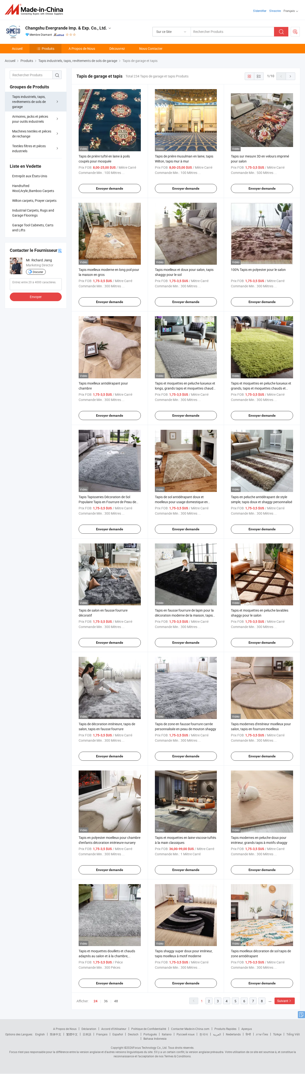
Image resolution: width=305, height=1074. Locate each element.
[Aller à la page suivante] (290, 76)
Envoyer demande (109, 188)
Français (101, 1034)
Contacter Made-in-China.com (190, 1029)
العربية (217, 1034)
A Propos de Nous (82, 48)
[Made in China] (35, 9)
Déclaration (88, 1029)
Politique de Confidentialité (148, 1029)
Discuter (38, 272)
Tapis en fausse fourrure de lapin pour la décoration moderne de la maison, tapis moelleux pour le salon (184, 615)
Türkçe (277, 1034)
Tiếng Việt (293, 1034)
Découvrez (117, 48)
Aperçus (246, 1029)
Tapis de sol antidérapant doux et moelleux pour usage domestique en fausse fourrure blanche (181, 502)
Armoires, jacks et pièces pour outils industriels (30, 119)
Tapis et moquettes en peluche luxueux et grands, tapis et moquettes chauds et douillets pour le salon (261, 388)
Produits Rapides (225, 1029)
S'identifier (259, 11)
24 (95, 1001)
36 (106, 1001)
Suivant (282, 1000)
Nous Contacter (151, 48)
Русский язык (185, 1034)
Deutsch (133, 1034)
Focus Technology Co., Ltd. (150, 1047)
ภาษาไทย (262, 1034)
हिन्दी (248, 1034)
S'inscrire (275, 11)
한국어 (203, 1034)
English (40, 1034)
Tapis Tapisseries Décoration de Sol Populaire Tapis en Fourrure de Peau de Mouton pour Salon (107, 502)
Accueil (17, 48)
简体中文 (55, 1034)
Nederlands (233, 1034)
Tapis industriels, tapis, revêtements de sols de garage (29, 101)
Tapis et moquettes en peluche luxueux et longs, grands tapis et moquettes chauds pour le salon (185, 388)
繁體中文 (72, 1034)
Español (117, 1034)
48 (116, 1001)
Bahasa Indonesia (155, 1038)
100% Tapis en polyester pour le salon (258, 269)
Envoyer (36, 296)
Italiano (167, 1034)
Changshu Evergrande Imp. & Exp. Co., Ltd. (66, 27)
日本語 (87, 1034)
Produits (48, 48)
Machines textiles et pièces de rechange (31, 133)
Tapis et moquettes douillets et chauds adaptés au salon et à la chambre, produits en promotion (107, 956)
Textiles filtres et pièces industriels (29, 148)
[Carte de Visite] (60, 250)
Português (150, 1034)
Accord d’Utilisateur (113, 1029)
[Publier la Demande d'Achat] (295, 31)
